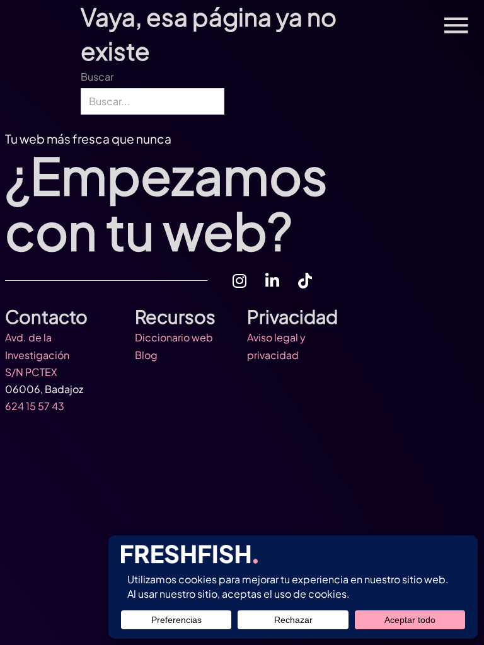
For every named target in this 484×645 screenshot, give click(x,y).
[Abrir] (456, 25)
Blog (146, 355)
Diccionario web (174, 337)
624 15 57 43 (34, 406)
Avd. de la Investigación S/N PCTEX (37, 354)
